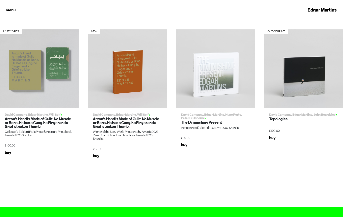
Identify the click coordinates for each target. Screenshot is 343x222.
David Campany (16, 114)
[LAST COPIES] (39, 69)
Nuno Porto (233, 114)
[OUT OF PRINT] (303, 69)
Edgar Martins (322, 10)
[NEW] (127, 69)
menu (11, 10)
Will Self (55, 114)
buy (8, 152)
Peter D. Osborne (193, 118)
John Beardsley (324, 114)
